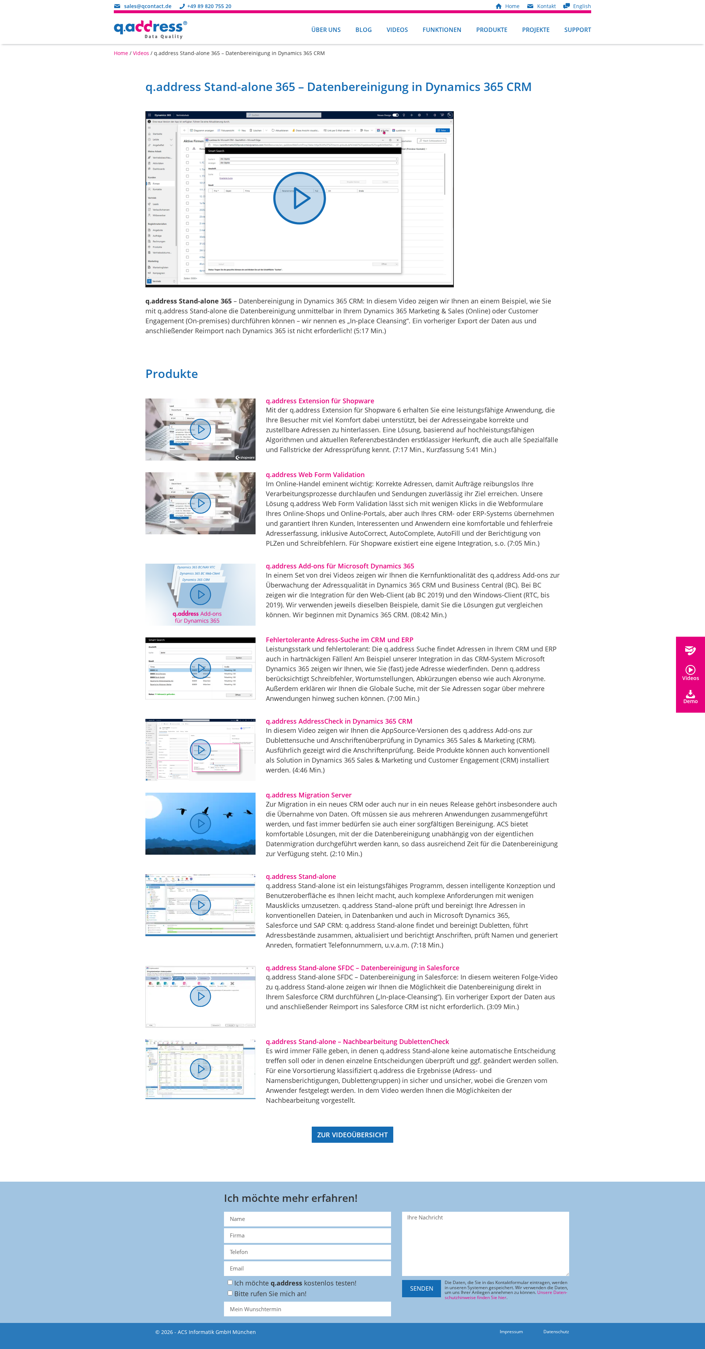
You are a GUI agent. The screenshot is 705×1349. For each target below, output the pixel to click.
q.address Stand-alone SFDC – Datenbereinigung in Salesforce (362, 967)
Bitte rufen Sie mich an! (270, 1293)
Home (121, 53)
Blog (363, 30)
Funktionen (442, 30)
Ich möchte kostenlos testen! (295, 1283)
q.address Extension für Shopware (320, 400)
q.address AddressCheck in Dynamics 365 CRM (339, 721)
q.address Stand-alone (301, 876)
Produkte (491, 30)
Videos (397, 30)
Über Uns (326, 30)
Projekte (536, 30)
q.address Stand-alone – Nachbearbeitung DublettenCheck (357, 1041)
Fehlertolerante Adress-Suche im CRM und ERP (339, 639)
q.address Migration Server (309, 794)
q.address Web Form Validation (315, 474)
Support (577, 30)
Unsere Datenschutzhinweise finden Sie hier (506, 1295)
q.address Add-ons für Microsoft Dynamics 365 (340, 565)
